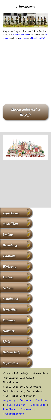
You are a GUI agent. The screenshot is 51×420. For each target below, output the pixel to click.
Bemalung (10, 245)
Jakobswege (38, 405)
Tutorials (9, 255)
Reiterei (16, 34)
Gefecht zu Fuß (38, 37)
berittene (25, 34)
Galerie (8, 287)
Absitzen (23, 37)
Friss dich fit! (16, 405)
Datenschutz (11, 352)
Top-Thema (11, 212)
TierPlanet (10, 409)
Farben (8, 277)
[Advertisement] (25, 67)
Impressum (10, 362)
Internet (27, 409)
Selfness (25, 400)
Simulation (10, 298)
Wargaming (9, 400)
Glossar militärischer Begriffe (25, 112)
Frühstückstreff (13, 414)
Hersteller (10, 309)
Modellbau (10, 223)
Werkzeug (9, 266)
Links (7, 341)
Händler (8, 330)
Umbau (8, 234)
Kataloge (9, 320)
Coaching (41, 400)
